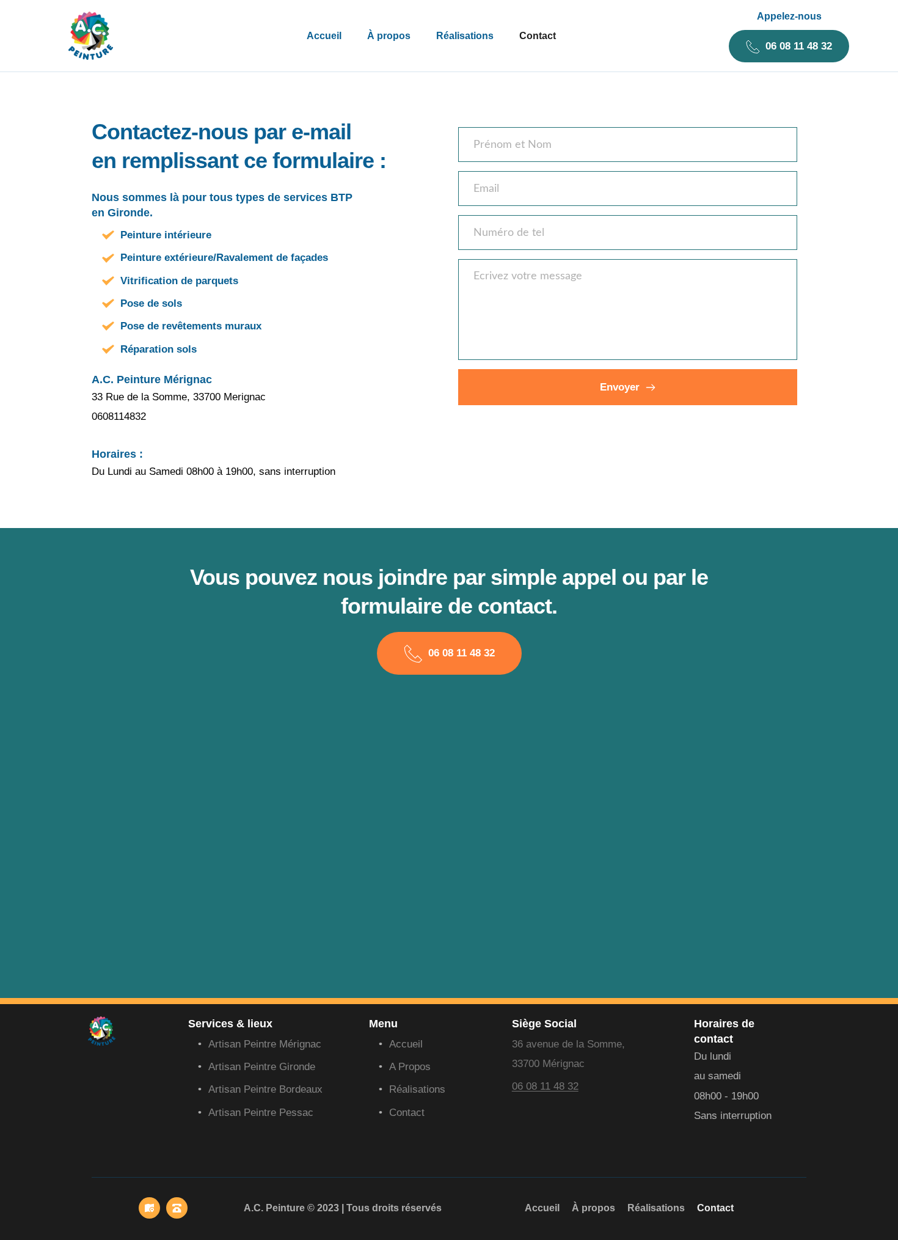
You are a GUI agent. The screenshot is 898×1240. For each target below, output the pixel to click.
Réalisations (417, 1089)
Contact (407, 1112)
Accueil (406, 1044)
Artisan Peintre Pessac (262, 1112)
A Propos (410, 1067)
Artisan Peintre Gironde (261, 1067)
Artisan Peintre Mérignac (266, 1044)
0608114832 (119, 416)
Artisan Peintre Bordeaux (265, 1089)
